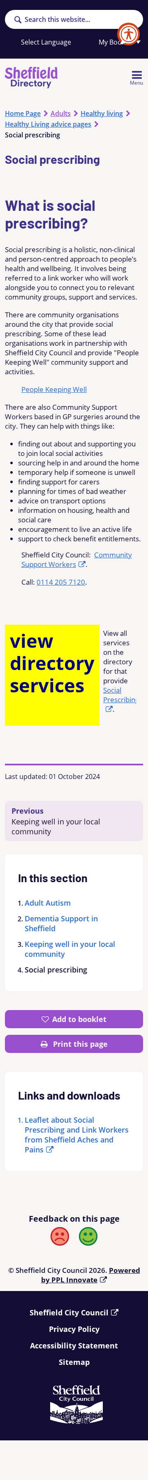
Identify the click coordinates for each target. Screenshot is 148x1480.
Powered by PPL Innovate (90, 1274)
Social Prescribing (121, 694)
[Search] (17, 20)
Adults (61, 113)
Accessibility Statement (74, 1345)
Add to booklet (79, 1019)
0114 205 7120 (61, 582)
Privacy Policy (74, 1329)
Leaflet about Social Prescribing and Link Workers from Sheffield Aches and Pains (77, 1134)
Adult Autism (48, 903)
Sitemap (74, 1362)
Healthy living (102, 113)
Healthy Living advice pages (48, 124)
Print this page (79, 1044)
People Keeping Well (54, 389)
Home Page (23, 113)
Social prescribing (56, 970)
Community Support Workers (76, 559)
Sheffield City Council (69, 1312)
